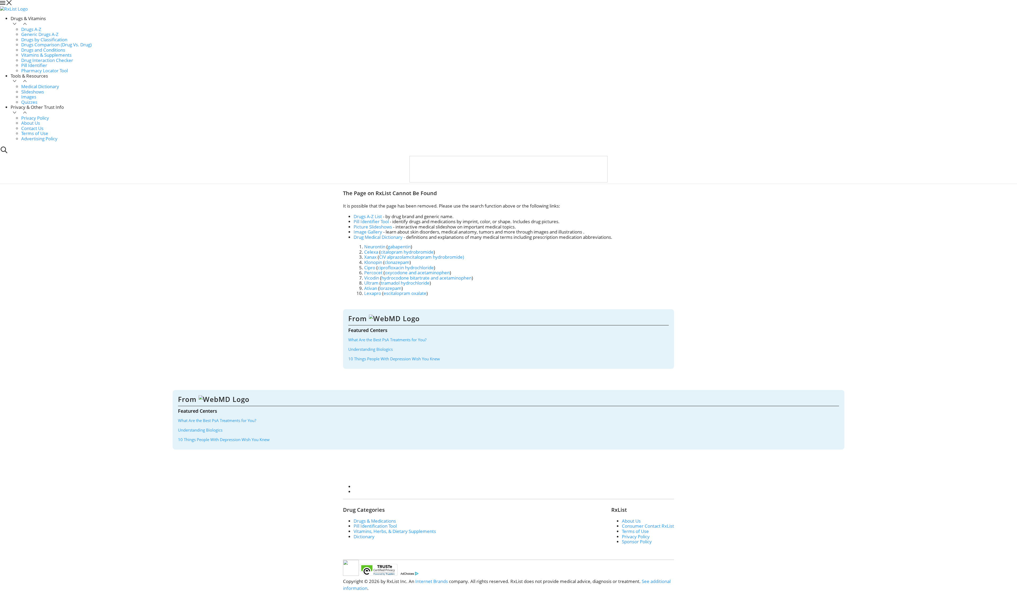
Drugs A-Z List (368, 216)
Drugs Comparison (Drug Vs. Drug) (56, 45)
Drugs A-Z (31, 29)
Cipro (369, 267)
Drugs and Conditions (43, 50)
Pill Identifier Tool (371, 221)
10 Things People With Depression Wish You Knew (394, 358)
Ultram (371, 283)
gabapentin (399, 247)
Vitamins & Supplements (46, 55)
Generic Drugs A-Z (40, 34)
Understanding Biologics (370, 349)
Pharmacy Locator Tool (44, 71)
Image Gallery (368, 232)
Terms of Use (34, 133)
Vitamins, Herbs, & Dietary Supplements (395, 531)
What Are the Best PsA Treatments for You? (387, 339)
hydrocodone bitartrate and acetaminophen (426, 278)
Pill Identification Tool (375, 526)
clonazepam (397, 262)
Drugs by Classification (44, 40)
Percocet (373, 273)
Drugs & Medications (375, 521)
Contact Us (32, 128)
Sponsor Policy (637, 542)
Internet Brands (431, 581)
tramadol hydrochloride (405, 283)
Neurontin (374, 247)
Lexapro (372, 293)
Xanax (370, 257)
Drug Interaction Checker (47, 60)
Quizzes (29, 102)
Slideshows (32, 92)
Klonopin (373, 262)
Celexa (371, 252)
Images (28, 97)
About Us (30, 123)
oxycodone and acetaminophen (417, 273)
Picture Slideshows (373, 227)
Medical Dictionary (40, 86)
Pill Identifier (34, 65)
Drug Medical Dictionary (378, 237)
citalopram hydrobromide (407, 252)
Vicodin (371, 278)
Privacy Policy (35, 118)
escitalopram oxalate (404, 293)
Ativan (370, 288)
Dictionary (364, 536)
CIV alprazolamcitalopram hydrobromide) (421, 257)
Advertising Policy (39, 139)
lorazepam (391, 288)
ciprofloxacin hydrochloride (406, 267)
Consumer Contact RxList (648, 526)
